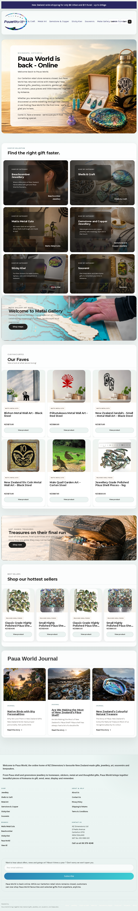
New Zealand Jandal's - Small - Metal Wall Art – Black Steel (114, 414)
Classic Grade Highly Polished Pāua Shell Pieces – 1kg (86, 624)
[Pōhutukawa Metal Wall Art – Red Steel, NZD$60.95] (69, 386)
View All (4, 845)
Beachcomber (6, 831)
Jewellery (4, 792)
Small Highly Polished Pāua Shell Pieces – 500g (52, 624)
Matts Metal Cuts (8, 826)
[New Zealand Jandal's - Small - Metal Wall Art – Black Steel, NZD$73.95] (114, 386)
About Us (75, 792)
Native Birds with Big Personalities (21, 713)
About (135, 905)
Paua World (5, 841)
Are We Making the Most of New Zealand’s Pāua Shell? (68, 712)
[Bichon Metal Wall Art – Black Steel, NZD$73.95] (23, 386)
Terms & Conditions (80, 811)
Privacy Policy (77, 802)
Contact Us (76, 797)
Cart (126, 21)
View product (23, 430)
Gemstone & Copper (59, 21)
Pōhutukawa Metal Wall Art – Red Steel (69, 414)
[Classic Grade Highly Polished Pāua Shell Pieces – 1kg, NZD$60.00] (86, 600)
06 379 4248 (87, 843)
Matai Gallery (103, 21)
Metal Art (42, 21)
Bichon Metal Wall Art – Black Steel (23, 414)
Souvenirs (89, 21)
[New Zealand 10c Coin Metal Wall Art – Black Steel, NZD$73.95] (23, 455)
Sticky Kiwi (77, 21)
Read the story (13, 730)
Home (67, 905)
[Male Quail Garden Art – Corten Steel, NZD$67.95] (69, 455)
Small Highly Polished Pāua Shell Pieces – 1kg (119, 624)
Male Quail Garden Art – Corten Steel (65, 484)
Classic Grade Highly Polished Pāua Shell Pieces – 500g (18, 624)
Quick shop (23, 399)
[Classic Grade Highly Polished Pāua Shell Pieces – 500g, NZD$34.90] (18, 600)
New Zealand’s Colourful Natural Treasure (111, 713)
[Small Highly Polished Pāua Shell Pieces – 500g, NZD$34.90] (52, 600)
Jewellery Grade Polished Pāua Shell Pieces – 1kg (112, 484)
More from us (119, 21)
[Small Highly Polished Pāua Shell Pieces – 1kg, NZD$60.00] (120, 600)
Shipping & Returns (79, 807)
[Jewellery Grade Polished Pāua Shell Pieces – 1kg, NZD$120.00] (114, 455)
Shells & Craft (28, 21)
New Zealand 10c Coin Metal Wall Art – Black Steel (22, 484)
